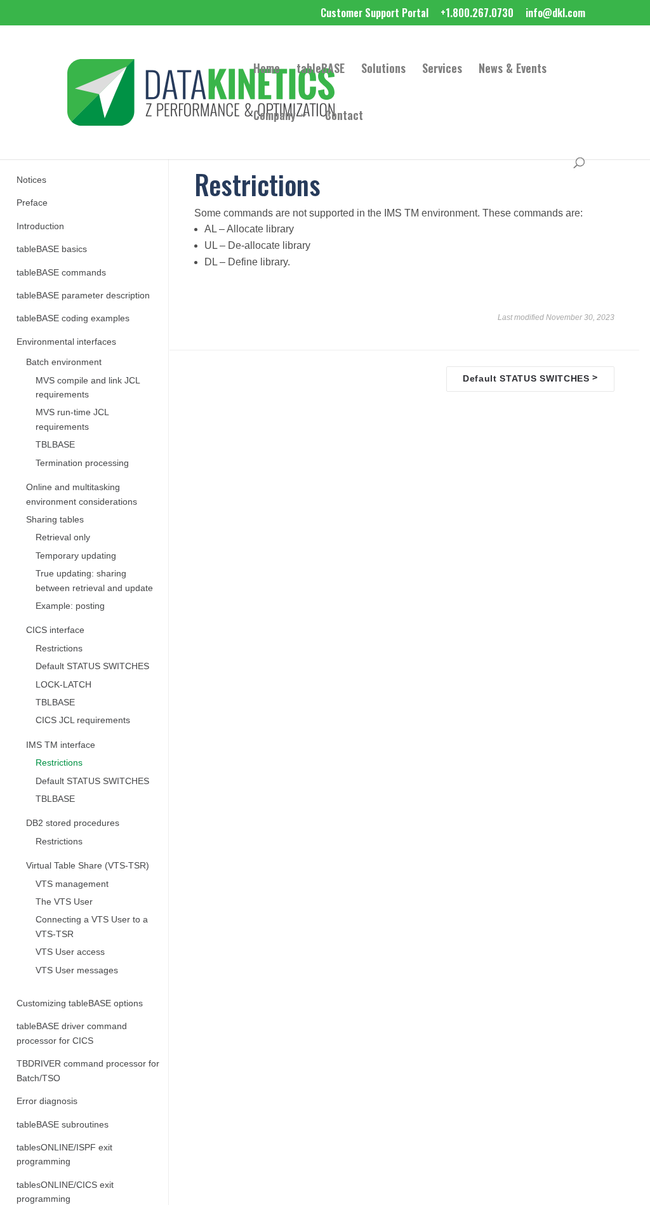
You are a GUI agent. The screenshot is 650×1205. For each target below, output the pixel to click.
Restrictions (59, 648)
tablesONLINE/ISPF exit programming (64, 1154)
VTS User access (70, 952)
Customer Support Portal (374, 14)
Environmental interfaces (66, 342)
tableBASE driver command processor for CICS (72, 1033)
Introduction (40, 226)
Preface (32, 203)
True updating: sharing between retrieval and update (94, 580)
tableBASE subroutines (63, 1124)
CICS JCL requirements (83, 720)
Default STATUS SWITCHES (92, 666)
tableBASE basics (52, 249)
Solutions (383, 69)
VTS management (72, 884)
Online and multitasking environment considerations (81, 494)
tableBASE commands (61, 272)
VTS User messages (77, 970)
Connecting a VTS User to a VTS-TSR (92, 926)
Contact (344, 116)
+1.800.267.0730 (477, 14)
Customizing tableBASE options (80, 1003)
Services (442, 69)
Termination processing (82, 463)
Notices (31, 180)
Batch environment (64, 362)
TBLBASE (55, 444)
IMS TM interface (60, 745)
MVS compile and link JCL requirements (88, 387)
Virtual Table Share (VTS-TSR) (87, 865)
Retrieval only (63, 537)
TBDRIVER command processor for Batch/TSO (88, 1070)
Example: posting (70, 606)
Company (274, 116)
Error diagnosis (47, 1101)
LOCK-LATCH (63, 684)
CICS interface (55, 630)
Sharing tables (55, 519)
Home (266, 69)
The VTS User (64, 902)
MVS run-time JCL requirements (72, 419)
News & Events (513, 69)
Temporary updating (76, 556)
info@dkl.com (555, 14)
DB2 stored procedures (72, 823)
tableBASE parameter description (83, 295)
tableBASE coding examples (73, 318)
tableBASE (320, 69)
